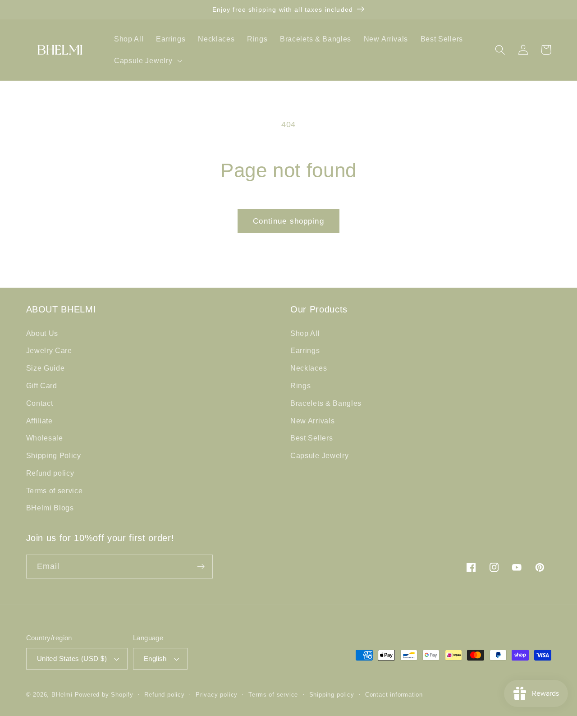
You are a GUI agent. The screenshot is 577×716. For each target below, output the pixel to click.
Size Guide (45, 368)
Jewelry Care (49, 350)
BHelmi (62, 695)
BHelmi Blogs (50, 508)
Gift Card (41, 385)
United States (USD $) (72, 658)
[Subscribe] (200, 567)
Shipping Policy (53, 455)
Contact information (394, 695)
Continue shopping (288, 220)
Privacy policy (217, 695)
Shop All (305, 333)
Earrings (305, 350)
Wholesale (44, 438)
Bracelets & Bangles (326, 403)
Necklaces (308, 368)
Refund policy (50, 473)
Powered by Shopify (104, 695)
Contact (39, 403)
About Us (42, 333)
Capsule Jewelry (319, 455)
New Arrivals (312, 421)
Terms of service (54, 491)
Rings (300, 385)
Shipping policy (331, 695)
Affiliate (39, 421)
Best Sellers (311, 438)
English (155, 658)
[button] (147, 60)
